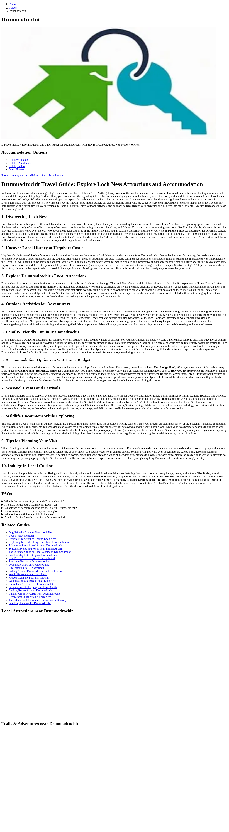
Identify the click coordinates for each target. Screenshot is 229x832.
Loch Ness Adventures (21, 535)
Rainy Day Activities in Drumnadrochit (31, 583)
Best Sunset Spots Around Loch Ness (30, 596)
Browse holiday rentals (14, 175)
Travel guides (56, 175)
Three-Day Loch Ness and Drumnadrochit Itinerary (38, 600)
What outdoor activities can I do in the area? (29, 514)
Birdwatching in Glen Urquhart (26, 567)
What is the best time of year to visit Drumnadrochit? (34, 501)
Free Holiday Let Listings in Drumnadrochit (33, 555)
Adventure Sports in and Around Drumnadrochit (36, 545)
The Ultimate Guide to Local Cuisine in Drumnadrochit (40, 551)
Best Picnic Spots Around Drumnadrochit (32, 558)
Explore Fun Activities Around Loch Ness (32, 538)
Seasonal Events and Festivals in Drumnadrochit (36, 548)
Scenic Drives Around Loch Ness (28, 574)
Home (12, 4)
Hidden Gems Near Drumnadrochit (28, 577)
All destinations (38, 175)
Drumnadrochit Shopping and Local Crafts (33, 587)
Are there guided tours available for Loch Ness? (31, 504)
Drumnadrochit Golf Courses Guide (29, 564)
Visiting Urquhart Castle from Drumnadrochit (34, 593)
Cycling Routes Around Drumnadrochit (31, 590)
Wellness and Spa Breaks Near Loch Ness (32, 580)
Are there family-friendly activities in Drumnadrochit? (34, 517)
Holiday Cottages (18, 159)
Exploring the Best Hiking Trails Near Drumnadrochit (39, 542)
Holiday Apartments (20, 162)
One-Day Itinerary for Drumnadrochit (30, 603)
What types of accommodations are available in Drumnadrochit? (40, 507)
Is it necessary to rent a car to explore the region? (31, 511)
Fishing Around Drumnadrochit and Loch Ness (35, 571)
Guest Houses (16, 169)
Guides (13, 7)
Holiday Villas (17, 166)
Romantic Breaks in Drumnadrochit (29, 561)
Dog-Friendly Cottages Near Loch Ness (31, 532)
